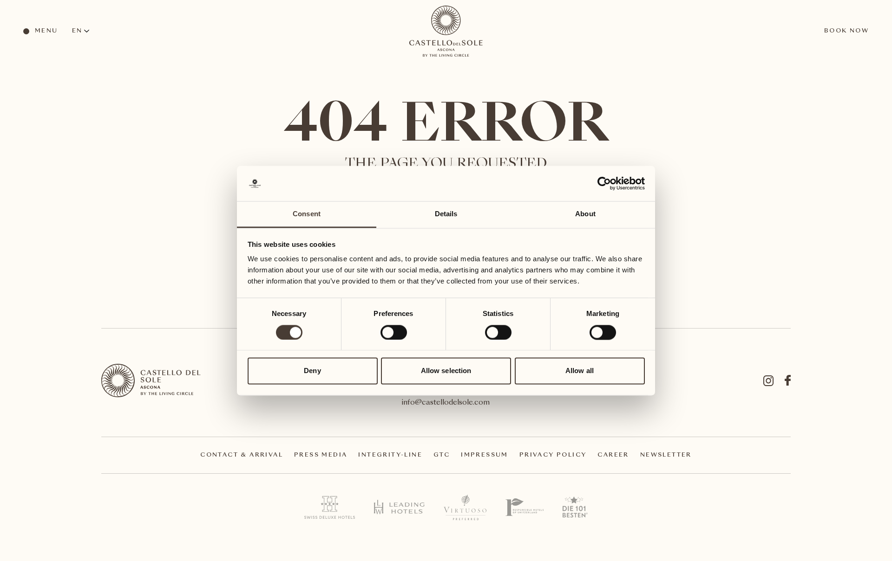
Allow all (579, 371)
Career (613, 455)
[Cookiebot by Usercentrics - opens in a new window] (604, 183)
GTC (441, 455)
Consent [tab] (307, 214)
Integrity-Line (390, 455)
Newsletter (666, 455)
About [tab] (585, 214)
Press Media (320, 455)
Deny (312, 371)
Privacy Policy (553, 455)
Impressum (484, 455)
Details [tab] (446, 214)
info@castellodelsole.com (446, 403)
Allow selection (446, 371)
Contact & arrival (241, 455)
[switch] (393, 331)
